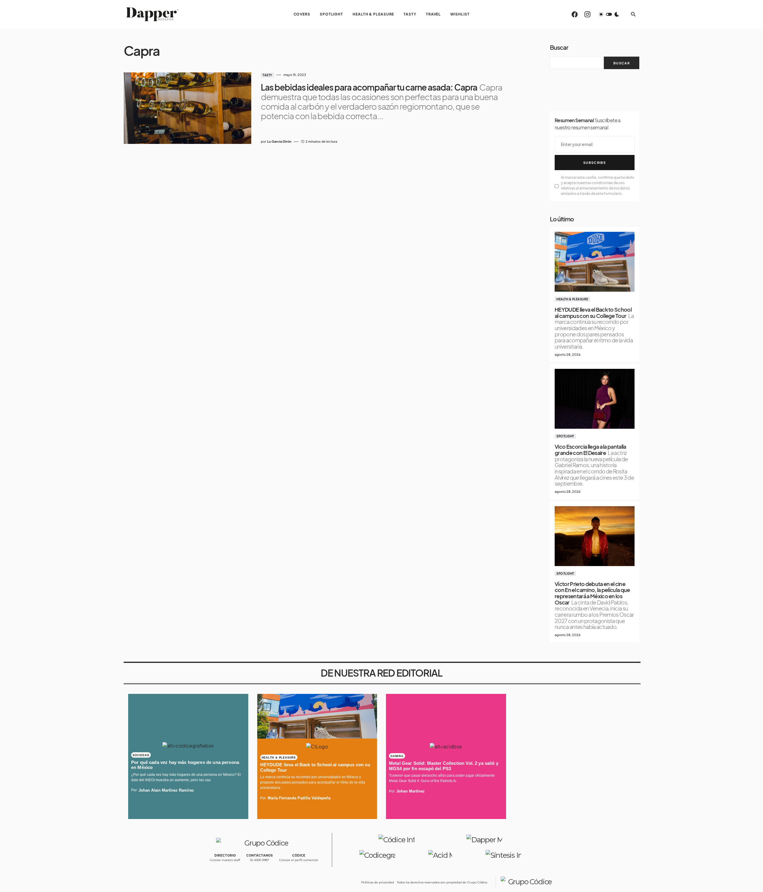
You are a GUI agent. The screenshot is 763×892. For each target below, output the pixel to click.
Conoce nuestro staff (225, 860)
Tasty (267, 75)
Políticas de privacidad (377, 882)
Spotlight (565, 436)
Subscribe (594, 162)
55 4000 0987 (259, 860)
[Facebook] (575, 14)
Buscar (559, 47)
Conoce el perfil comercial (298, 860)
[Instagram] (587, 14)
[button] (609, 14)
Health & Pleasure (572, 299)
